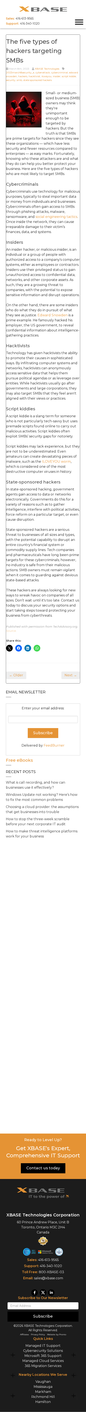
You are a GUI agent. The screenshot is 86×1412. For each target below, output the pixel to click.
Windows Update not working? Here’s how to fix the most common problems (41, 797)
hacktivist (34, 76)
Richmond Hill (43, 1397)
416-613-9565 (48, 1260)
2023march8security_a (20, 72)
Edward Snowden (53, 315)
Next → (70, 675)
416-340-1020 (51, 1266)
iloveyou (47, 76)
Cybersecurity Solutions (43, 1351)
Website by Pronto (56, 1334)
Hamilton (43, 1402)
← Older (16, 675)
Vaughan (43, 1382)
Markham (43, 1392)
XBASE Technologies (47, 68)
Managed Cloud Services (43, 1361)
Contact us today (43, 1168)
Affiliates (24, 1334)
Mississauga (43, 1387)
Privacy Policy (38, 1334)
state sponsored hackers (37, 80)
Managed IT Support (43, 1346)
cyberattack (42, 72)
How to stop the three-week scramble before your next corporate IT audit (38, 821)
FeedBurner (54, 745)
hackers (22, 76)
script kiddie (69, 76)
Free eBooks (19, 760)
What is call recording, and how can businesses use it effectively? (35, 784)
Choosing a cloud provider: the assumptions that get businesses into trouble (42, 809)
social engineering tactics (56, 217)
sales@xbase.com (48, 1278)
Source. (11, 630)
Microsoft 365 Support (43, 1356)
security (10, 80)
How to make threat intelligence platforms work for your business (41, 833)
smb (19, 80)
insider (57, 76)
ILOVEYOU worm (56, 462)
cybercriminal (59, 72)
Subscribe (43, 1316)
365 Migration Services (43, 1366)
